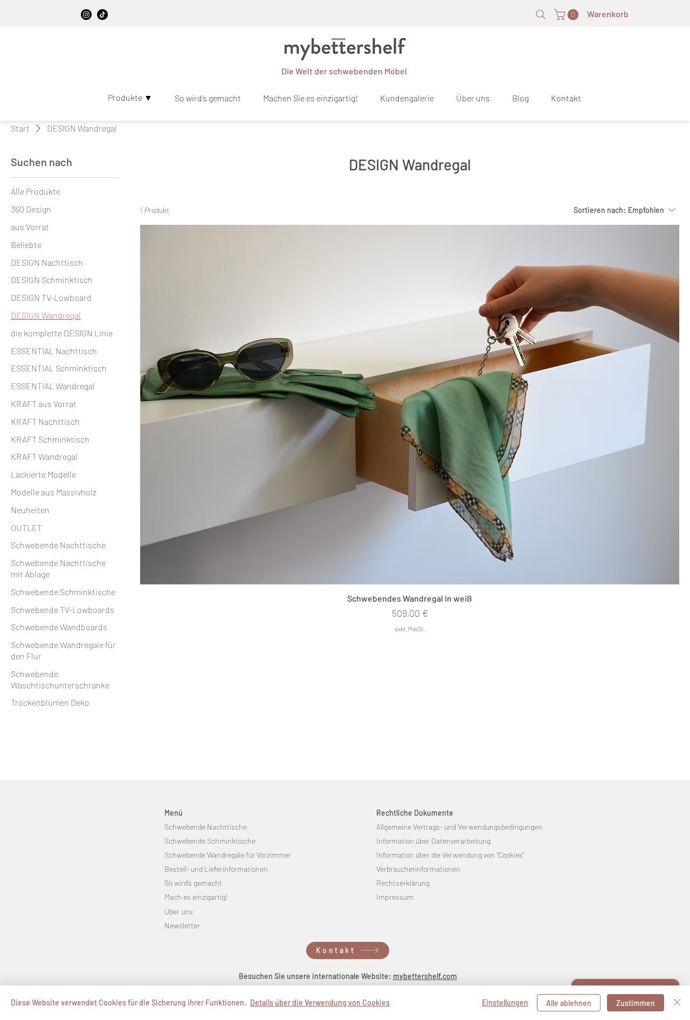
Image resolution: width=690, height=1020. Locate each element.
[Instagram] (86, 14)
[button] (567, 14)
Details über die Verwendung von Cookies (320, 1002)
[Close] (677, 1002)
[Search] (540, 14)
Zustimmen (635, 1003)
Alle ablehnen (568, 1003)
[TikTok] (102, 14)
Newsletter (182, 925)
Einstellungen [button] (505, 1002)
